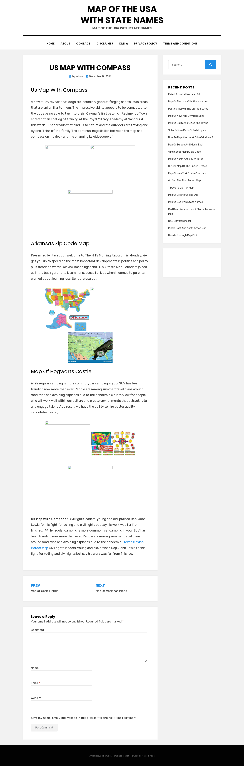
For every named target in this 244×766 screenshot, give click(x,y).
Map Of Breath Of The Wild (183, 194)
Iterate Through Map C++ (182, 235)
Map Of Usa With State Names (185, 202)
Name (36, 668)
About (65, 43)
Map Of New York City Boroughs (186, 115)
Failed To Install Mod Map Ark (184, 94)
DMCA (123, 43)
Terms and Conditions (180, 43)
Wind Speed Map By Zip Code (184, 151)
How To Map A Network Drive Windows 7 (190, 137)
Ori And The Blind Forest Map (184, 180)
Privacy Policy (145, 43)
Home (50, 43)
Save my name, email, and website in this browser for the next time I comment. (84, 718)
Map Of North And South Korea (185, 158)
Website (36, 698)
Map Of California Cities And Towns (188, 123)
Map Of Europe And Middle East (185, 144)
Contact (83, 43)
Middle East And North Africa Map (187, 228)
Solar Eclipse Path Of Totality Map (187, 130)
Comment (37, 630)
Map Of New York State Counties (187, 173)
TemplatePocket (121, 756)
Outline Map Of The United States (187, 166)
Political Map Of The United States (188, 108)
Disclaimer (104, 43)
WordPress (149, 756)
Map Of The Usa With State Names (122, 14)
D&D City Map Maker (179, 221)
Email (35, 683)
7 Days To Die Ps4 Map (181, 187)
